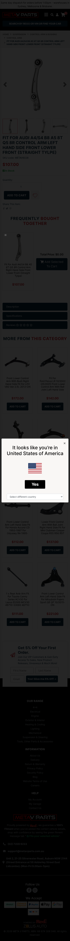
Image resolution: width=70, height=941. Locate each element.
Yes (35, 484)
